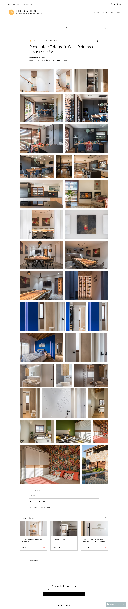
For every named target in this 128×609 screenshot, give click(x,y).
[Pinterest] (117, 4)
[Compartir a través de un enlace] (44, 501)
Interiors (31, 28)
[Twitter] (114, 4)
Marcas (57, 28)
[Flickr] (120, 4)
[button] (106, 28)
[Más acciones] (97, 41)
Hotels (39, 28)
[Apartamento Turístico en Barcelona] (33, 528)
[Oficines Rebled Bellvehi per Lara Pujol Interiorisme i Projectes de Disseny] (94, 528)
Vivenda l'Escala (59, 540)
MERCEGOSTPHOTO (26, 11)
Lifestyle (65, 28)
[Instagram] (112, 4)
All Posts (22, 28)
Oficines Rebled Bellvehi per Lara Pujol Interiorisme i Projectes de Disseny (94, 541)
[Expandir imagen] (37, 80)
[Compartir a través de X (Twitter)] (35, 501)
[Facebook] (123, 4)
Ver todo (105, 518)
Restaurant (48, 28)
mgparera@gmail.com (13, 4)
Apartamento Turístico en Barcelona (32, 541)
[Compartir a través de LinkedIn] (39, 501)
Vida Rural (85, 28)
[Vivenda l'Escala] (64, 528)
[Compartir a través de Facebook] (30, 501)
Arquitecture (75, 28)
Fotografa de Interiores (37, 490)
